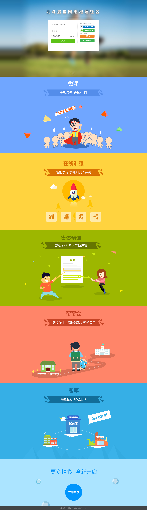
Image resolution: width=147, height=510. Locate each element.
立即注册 (87, 36)
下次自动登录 (56, 36)
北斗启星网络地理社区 (73, 11)
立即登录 (73, 492)
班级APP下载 (87, 40)
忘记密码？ (72, 36)
